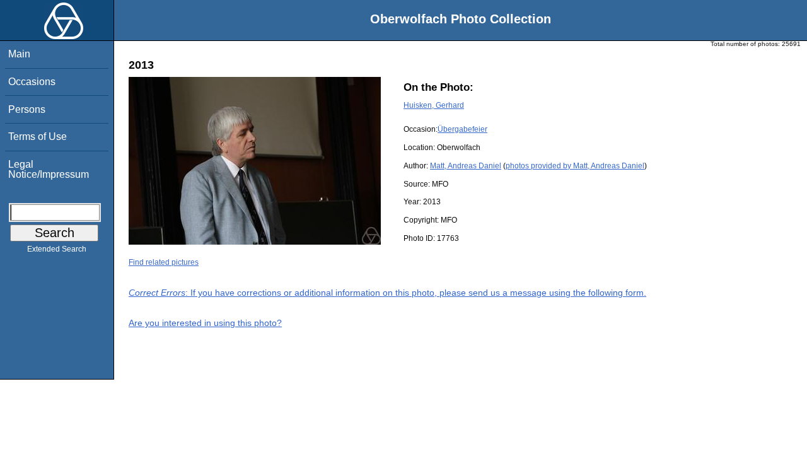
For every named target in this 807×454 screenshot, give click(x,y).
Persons (26, 109)
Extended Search (56, 249)
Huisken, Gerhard (434, 105)
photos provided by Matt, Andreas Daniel (575, 165)
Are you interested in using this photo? (205, 323)
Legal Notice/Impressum (48, 169)
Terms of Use (37, 136)
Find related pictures (164, 262)
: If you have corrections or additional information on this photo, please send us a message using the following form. (387, 293)
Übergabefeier (462, 129)
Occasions (31, 81)
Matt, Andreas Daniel (465, 165)
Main (19, 54)
